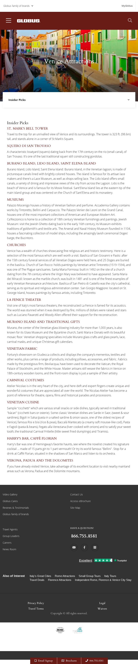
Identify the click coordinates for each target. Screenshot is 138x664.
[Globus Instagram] (95, 547)
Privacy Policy (36, 603)
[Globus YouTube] (74, 547)
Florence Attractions (59, 579)
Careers (7, 542)
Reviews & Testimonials (16, 507)
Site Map (75, 507)
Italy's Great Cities (40, 575)
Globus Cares (10, 501)
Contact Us (76, 494)
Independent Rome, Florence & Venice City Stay (103, 579)
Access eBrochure (80, 501)
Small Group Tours (90, 575)
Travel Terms (36, 608)
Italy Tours (110, 575)
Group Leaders (11, 536)
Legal (102, 603)
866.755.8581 (96, 660)
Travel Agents (10, 529)
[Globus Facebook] (84, 547)
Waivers (102, 608)
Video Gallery (10, 494)
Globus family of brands (16, 6)
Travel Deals (37, 579)
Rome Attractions (65, 575)
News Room (9, 549)
